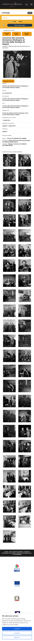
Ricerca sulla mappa (20, 25)
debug (30, 13)
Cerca (4, 25)
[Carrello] (31, 4)
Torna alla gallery (26, 34)
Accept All (17, 628)
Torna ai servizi (16, 34)
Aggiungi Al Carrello (8, 81)
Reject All (17, 637)
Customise (17, 633)
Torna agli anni (6, 34)
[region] (17, 627)
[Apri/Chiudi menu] (27, 4)
